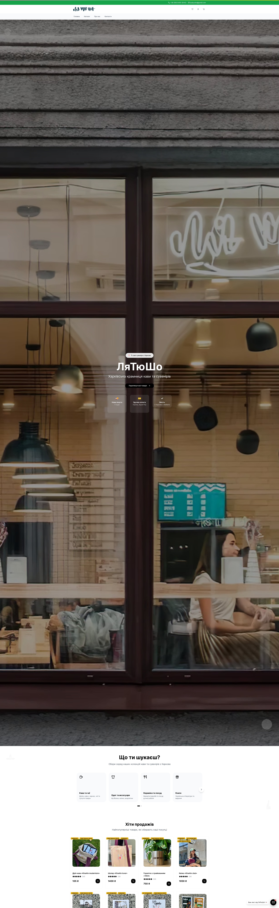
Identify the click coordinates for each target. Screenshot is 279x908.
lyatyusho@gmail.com (198, 2)
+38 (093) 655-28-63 (178, 2)
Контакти (108, 16)
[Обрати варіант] (98, 881)
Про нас (97, 16)
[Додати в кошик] (133, 881)
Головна (77, 16)
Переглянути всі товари (138, 386)
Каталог (87, 16)
